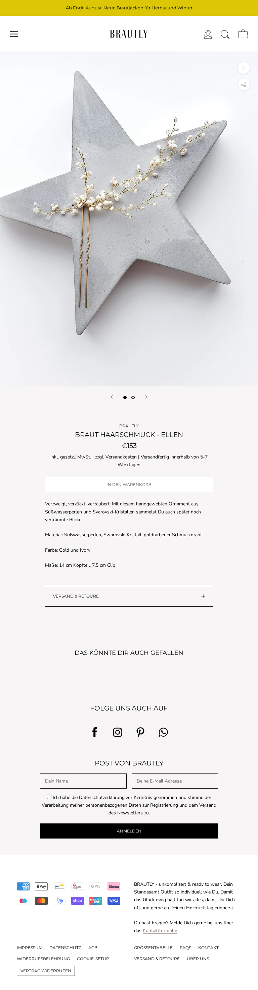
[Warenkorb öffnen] (243, 33)
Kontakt (208, 947)
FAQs (185, 947)
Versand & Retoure (157, 958)
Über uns (198, 958)
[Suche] (225, 33)
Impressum (29, 947)
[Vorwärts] (146, 396)
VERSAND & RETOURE (76, 596)
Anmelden (129, 830)
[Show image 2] (133, 397)
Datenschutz (65, 947)
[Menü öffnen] (14, 34)
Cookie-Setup (93, 958)
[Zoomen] (244, 68)
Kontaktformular (160, 930)
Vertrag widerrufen (45, 970)
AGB (92, 947)
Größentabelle (153, 947)
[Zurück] (112, 396)
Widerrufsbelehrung (43, 958)
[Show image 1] (125, 397)
